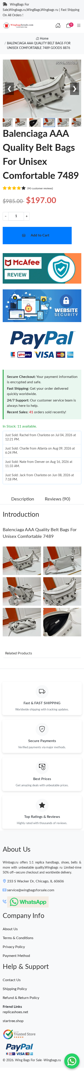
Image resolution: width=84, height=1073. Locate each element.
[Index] (58, 26)
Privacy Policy (14, 947)
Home (43, 38)
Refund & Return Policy (21, 998)
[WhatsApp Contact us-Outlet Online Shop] (72, 1061)
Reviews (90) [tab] (57, 499)
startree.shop (13, 1021)
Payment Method (16, 956)
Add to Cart (40, 235)
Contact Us (12, 980)
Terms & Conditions (18, 938)
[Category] (78, 26)
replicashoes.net (15, 1012)
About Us (10, 929)
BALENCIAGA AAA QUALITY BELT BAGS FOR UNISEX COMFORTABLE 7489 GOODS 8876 (39, 46)
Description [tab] (22, 499)
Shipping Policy (15, 989)
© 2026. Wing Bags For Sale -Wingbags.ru (32, 1060)
